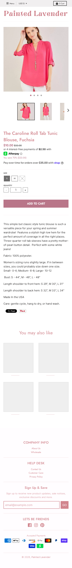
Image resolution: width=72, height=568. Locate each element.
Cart (61, 3)
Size (5, 173)
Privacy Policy (36, 476)
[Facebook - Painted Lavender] (30, 525)
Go (64, 505)
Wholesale (36, 452)
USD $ (21, 3)
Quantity (7, 185)
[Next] (68, 110)
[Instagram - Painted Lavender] (36, 525)
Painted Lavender (41, 557)
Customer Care (36, 473)
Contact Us (36, 469)
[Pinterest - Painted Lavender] (42, 525)
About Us (36, 448)
